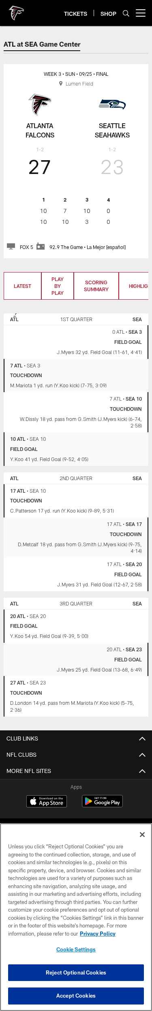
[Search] (126, 13)
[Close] (142, 835)
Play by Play (57, 286)
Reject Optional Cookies (76, 972)
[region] (76, 917)
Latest (22, 286)
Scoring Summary (96, 285)
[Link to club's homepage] (16, 9)
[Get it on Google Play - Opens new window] (102, 805)
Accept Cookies (76, 995)
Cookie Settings (76, 949)
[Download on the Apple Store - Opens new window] (46, 802)
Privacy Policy (98, 933)
